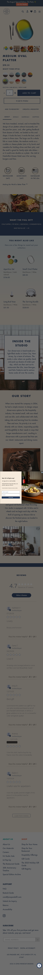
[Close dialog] (42, 472)
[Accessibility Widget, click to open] (39, 965)
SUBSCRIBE (10, 497)
